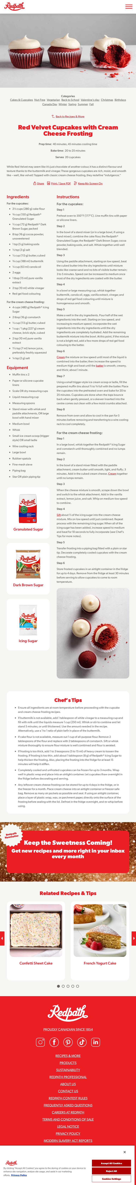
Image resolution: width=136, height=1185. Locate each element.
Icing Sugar (28, 640)
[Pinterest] (68, 1046)
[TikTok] (82, 1046)
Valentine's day (90, 100)
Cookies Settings (111, 1178)
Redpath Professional (68, 1077)
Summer (83, 104)
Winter (63, 104)
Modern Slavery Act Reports (68, 1140)
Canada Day (49, 104)
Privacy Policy (68, 1133)
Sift (59, 515)
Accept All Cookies (111, 1163)
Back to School (70, 100)
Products (68, 1063)
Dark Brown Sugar (28, 584)
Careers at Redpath (68, 1112)
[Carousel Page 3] (68, 986)
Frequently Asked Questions (68, 1105)
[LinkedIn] (95, 1046)
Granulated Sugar (28, 528)
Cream (61, 357)
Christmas (107, 100)
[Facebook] (54, 1046)
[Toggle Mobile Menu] (129, 6)
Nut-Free (39, 100)
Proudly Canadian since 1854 (68, 1029)
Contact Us (68, 1091)
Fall (91, 104)
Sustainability (68, 1070)
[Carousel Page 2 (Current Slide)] (63, 986)
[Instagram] (40, 1046)
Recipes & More (68, 1055)
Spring (72, 104)
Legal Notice (68, 1126)
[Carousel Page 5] (77, 986)
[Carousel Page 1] (58, 986)
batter (99, 365)
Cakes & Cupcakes (21, 100)
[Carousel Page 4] (72, 986)
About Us (68, 1084)
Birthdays (120, 100)
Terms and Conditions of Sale (68, 1119)
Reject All (111, 1170)
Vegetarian (53, 100)
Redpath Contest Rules (68, 1098)
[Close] (125, 1152)
